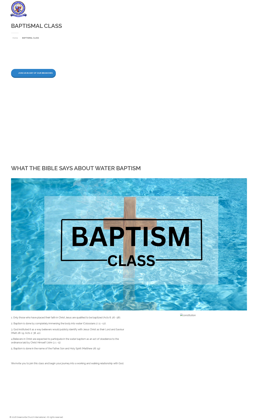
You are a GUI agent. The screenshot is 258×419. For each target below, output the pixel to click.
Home (15, 38)
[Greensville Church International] (18, 9)
